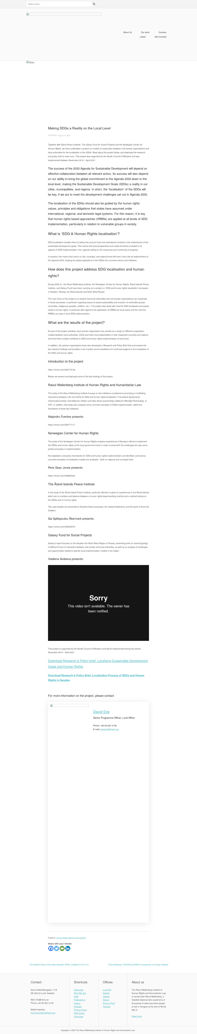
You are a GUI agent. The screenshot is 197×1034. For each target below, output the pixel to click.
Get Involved (160, 36)
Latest (143, 36)
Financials (78, 1016)
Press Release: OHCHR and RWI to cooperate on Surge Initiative (138, 964)
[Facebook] (50, 948)
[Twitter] (56, 948)
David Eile (101, 711)
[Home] (64, 34)
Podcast (77, 1006)
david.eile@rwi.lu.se (109, 729)
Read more (137, 1016)
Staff (76, 996)
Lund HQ (107, 989)
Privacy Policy (80, 1009)
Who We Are (80, 993)
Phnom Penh (109, 1003)
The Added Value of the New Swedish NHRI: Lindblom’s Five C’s (59, 964)
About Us (127, 32)
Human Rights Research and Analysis (71, 938)
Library (77, 1003)
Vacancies (78, 989)
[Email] (62, 948)
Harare (106, 999)
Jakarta (106, 996)
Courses (162, 32)
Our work (145, 32)
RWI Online (79, 1013)
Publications (79, 999)
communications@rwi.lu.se (43, 1012)
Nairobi (106, 993)
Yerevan (106, 1006)
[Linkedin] (67, 948)
